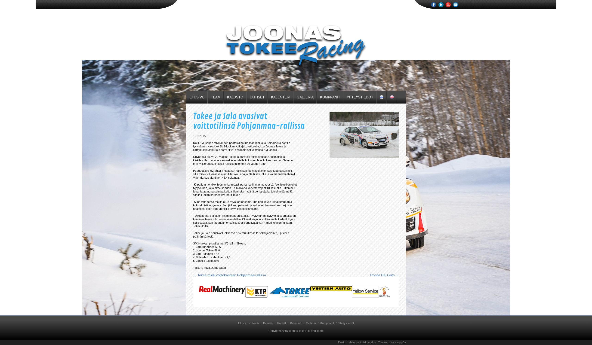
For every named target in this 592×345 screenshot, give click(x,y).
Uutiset (257, 97)
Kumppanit (330, 97)
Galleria (305, 97)
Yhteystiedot (360, 97)
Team (216, 97)
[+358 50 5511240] (455, 6)
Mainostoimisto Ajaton (362, 342)
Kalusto (235, 97)
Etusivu (196, 97)
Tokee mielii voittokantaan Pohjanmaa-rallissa (229, 275)
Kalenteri (280, 97)
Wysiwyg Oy (398, 342)
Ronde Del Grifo (384, 275)
